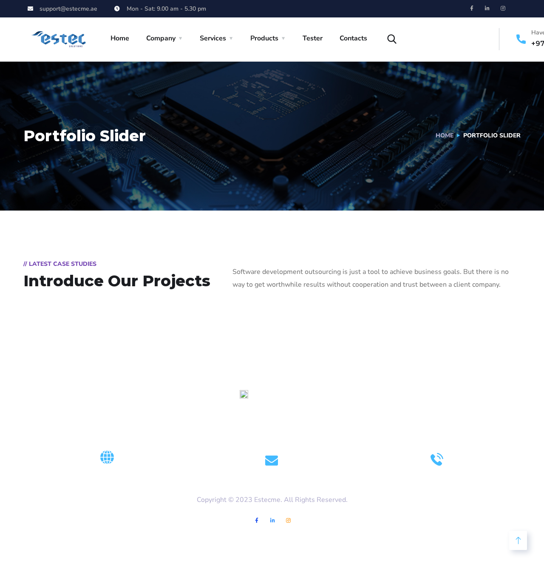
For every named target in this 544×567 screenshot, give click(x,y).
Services (213, 38)
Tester (313, 38)
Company (161, 38)
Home (119, 38)
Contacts (353, 38)
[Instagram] (503, 8)
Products (264, 38)
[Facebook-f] (471, 8)
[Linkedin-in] (487, 8)
